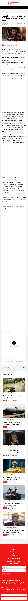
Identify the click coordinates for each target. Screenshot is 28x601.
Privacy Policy (14, 551)
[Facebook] (9, 558)
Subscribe (7, 574)
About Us (14, 547)
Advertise (14, 549)
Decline (14, 598)
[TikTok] (15, 558)
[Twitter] (11, 558)
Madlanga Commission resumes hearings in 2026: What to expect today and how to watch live (13, 451)
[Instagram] (13, 558)
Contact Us (14, 555)
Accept (14, 595)
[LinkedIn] (17, 558)
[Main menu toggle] (14, 7)
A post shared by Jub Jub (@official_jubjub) (14, 361)
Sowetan (11, 138)
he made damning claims (19, 116)
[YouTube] (19, 558)
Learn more (22, 591)
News (5, 400)
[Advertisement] (14, 97)
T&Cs (14, 553)
